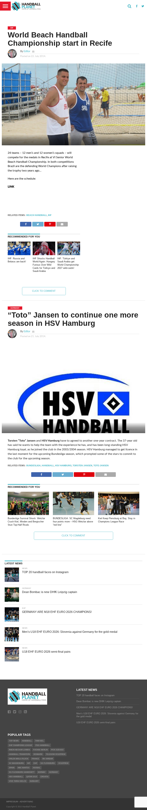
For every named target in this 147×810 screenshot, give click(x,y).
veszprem (63, 763)
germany (53, 772)
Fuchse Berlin (40, 750)
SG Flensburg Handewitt (21, 772)
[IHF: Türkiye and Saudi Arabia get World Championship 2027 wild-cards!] (68, 254)
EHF (35, 763)
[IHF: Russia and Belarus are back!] (19, 254)
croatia (44, 777)
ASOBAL (36, 768)
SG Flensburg (48, 763)
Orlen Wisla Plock (18, 759)
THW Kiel (39, 741)
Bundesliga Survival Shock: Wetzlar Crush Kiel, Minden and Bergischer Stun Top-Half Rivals (26, 521)
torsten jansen (82, 465)
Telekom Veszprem (55, 754)
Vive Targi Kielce (17, 781)
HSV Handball (16, 777)
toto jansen (101, 465)
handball (48, 465)
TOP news (14, 741)
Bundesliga (33, 465)
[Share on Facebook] (25, 223)
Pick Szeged (57, 750)
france (35, 759)
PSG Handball (42, 745)
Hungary (34, 781)
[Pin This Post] (50, 223)
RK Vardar (47, 759)
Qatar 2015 (31, 777)
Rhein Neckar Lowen (19, 750)
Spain (11, 768)
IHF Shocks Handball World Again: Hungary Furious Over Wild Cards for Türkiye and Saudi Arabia (44, 265)
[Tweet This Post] (37, 223)
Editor (27, 51)
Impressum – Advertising (19, 802)
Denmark (38, 754)
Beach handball (36, 215)
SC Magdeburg (16, 763)
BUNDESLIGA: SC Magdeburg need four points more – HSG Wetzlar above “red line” (73, 521)
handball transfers (19, 754)
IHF (49, 215)
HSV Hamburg (63, 465)
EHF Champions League (20, 745)
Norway (42, 772)
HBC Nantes (23, 768)
